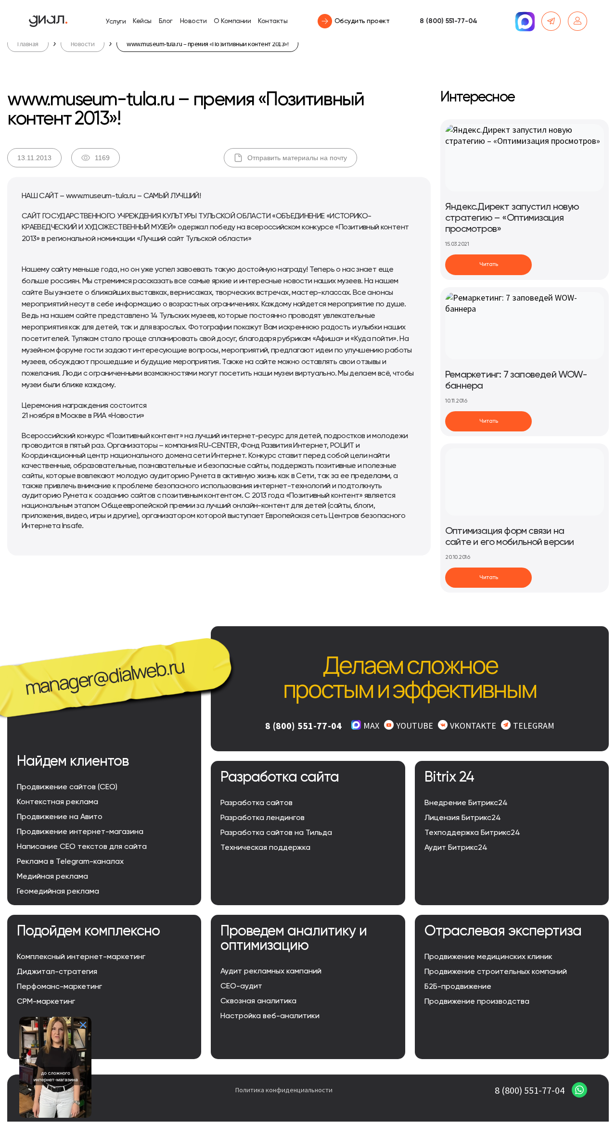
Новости (193, 21)
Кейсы (142, 21)
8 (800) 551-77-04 (448, 21)
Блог (166, 21)
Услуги (116, 21)
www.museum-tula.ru (100, 196)
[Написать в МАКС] (524, 21)
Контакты (272, 21)
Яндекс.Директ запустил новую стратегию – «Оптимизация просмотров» (512, 218)
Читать (488, 264)
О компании (232, 21)
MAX (371, 725)
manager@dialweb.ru (104, 676)
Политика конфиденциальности (284, 1090)
